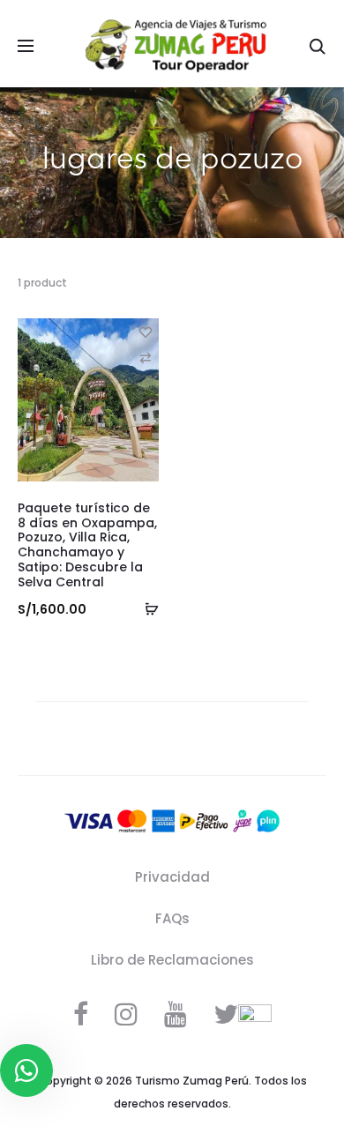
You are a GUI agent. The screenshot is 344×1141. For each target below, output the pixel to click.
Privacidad (172, 877)
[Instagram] (126, 1014)
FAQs (172, 918)
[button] (145, 358)
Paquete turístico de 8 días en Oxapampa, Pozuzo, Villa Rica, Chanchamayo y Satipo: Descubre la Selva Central (87, 545)
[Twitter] (225, 1014)
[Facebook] (80, 1014)
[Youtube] (175, 1014)
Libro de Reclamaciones (172, 960)
